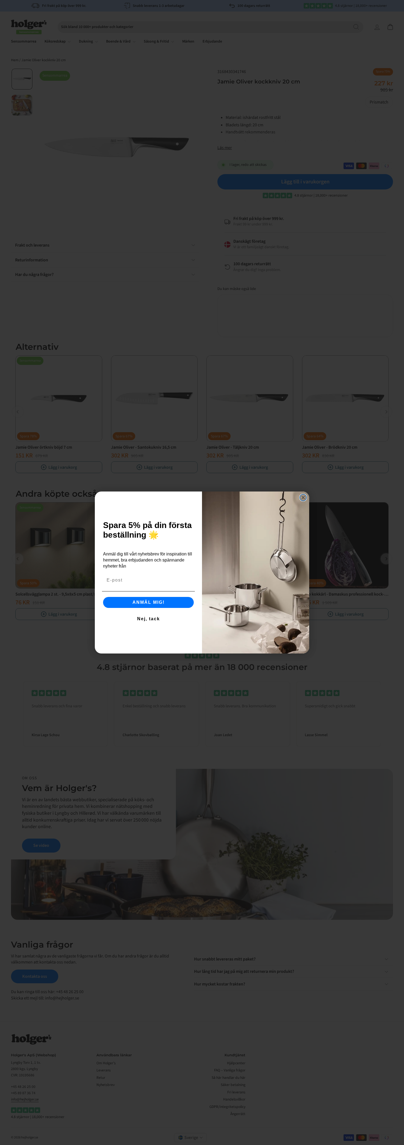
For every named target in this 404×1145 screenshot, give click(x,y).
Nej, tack (148, 618)
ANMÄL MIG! (148, 602)
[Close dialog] (303, 497)
